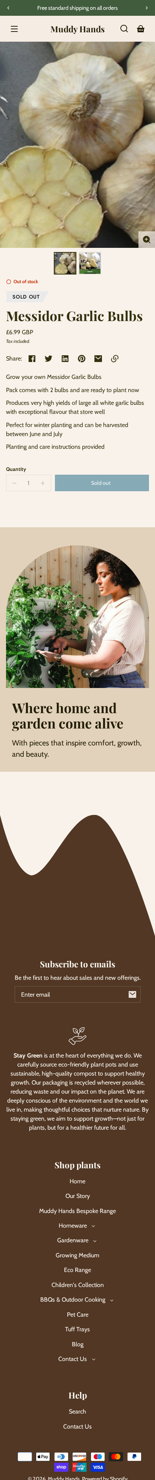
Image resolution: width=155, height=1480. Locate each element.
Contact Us (77, 1426)
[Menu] (14, 28)
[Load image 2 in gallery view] (90, 263)
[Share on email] (98, 358)
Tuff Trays (77, 1329)
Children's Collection (78, 1284)
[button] (124, 28)
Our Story (77, 1195)
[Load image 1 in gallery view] (65, 263)
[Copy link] (114, 358)
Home (77, 1181)
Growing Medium (77, 1255)
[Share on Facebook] (32, 358)
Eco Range (77, 1269)
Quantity (16, 469)
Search (77, 1411)
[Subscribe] (132, 994)
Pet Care (77, 1314)
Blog (78, 1344)
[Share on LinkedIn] (65, 358)
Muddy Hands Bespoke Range (77, 1210)
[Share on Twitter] (48, 358)
